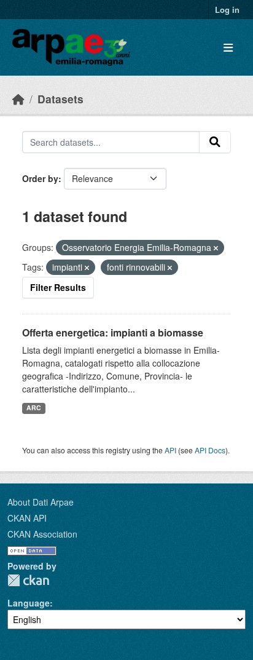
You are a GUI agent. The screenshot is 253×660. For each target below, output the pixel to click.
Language (28, 603)
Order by (40, 178)
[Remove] (216, 248)
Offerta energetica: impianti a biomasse (112, 332)
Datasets (60, 98)
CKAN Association (42, 534)
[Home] (18, 98)
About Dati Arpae (40, 502)
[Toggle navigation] (228, 48)
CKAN (28, 580)
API (170, 450)
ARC (33, 407)
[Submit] (215, 142)
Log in (227, 9)
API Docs (210, 450)
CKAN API (27, 518)
